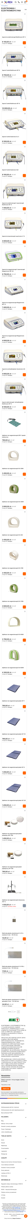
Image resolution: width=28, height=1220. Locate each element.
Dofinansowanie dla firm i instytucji (10, 1107)
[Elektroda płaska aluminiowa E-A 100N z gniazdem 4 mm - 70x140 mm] (14, 987)
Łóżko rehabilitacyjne (6, 1132)
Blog (2, 1120)
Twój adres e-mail (5, 1084)
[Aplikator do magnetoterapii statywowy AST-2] (14, 887)
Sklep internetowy (12, 1218)
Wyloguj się (4, 1154)
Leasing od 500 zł (5, 1173)
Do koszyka (24, 42)
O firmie (3, 1195)
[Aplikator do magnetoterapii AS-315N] (14, 589)
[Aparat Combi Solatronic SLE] (14, 157)
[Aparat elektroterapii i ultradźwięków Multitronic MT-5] (14, 389)
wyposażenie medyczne (21, 1210)
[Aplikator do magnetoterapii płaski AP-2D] (14, 788)
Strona (9, 1011)
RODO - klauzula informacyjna (9, 1189)
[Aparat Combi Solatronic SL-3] (14, 124)
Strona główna (4, 5)
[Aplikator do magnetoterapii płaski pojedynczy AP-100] (14, 854)
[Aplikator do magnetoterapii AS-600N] (14, 655)
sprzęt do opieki (17, 1208)
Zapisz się (6, 1088)
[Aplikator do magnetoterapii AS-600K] (14, 622)
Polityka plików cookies (7, 1186)
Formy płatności (5, 1170)
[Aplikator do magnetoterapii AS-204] (14, 522)
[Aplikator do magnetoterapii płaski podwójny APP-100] (14, 821)
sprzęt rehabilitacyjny (16, 1207)
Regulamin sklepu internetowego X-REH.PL (12, 1184)
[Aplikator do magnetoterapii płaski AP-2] (14, 755)
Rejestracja (4, 1145)
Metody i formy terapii (6, 1123)
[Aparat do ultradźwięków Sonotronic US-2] (14, 356)
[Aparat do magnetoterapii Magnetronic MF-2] (14, 323)
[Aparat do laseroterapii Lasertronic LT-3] (14, 223)
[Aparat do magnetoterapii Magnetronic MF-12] (14, 290)
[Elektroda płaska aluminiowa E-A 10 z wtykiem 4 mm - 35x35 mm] (14, 920)
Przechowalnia (5, 1148)
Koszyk (3, 1142)
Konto (2, 1140)
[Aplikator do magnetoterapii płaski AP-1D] (14, 721)
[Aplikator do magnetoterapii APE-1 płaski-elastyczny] (14, 423)
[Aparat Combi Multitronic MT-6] (14, 57)
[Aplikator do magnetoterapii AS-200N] (14, 489)
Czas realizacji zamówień (7, 1164)
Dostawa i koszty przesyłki (8, 1167)
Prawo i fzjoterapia (6, 1129)
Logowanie (4, 1151)
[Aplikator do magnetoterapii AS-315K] (14, 555)
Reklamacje (4, 1176)
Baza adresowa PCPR (6, 1112)
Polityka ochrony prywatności (8, 1192)
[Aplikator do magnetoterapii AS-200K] (14, 456)
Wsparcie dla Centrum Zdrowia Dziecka (11, 1162)
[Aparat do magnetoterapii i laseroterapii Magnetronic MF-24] (14, 257)
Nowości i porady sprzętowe (8, 1126)
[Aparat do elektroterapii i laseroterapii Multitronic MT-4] (14, 190)
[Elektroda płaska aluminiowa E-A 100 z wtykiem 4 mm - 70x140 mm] (14, 954)
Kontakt (3, 1198)
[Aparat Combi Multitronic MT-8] (14, 91)
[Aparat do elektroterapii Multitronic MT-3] (14, 24)
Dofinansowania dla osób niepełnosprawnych (12, 1110)
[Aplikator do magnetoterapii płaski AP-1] (14, 688)
